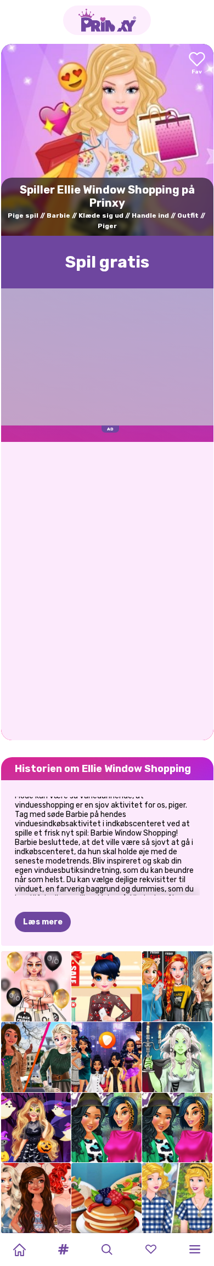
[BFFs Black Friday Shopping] (36, 986)
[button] (63, 1249)
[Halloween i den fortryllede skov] (36, 1128)
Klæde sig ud (100, 215)
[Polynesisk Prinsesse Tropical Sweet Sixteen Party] (36, 1198)
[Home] (19, 1249)
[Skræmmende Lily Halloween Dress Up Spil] (177, 1057)
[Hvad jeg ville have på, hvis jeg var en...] (106, 1057)
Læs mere (43, 922)
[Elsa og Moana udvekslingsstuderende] (36, 1057)
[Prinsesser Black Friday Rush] (177, 986)
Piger (107, 226)
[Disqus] (107, 590)
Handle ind (150, 215)
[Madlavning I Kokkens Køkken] (106, 1198)
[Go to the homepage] (107, 20)
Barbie (58, 215)
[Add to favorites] (197, 64)
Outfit (188, 215)
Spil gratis (107, 262)
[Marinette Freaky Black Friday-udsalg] (106, 986)
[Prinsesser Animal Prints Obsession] (106, 1128)
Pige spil (23, 215)
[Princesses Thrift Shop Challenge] (177, 1198)
